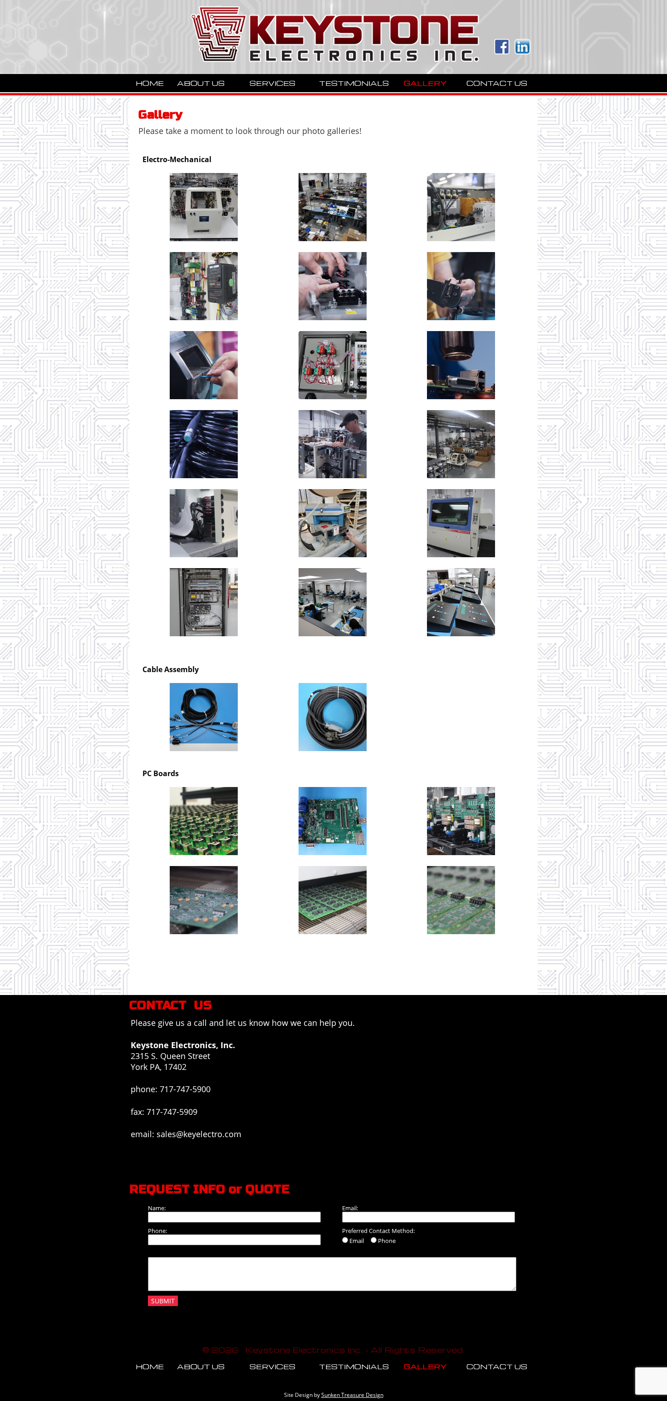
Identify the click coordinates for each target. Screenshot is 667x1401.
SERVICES (272, 83)
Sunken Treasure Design (352, 1395)
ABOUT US (201, 83)
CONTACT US (496, 83)
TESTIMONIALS (354, 83)
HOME (150, 83)
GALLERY (425, 83)
